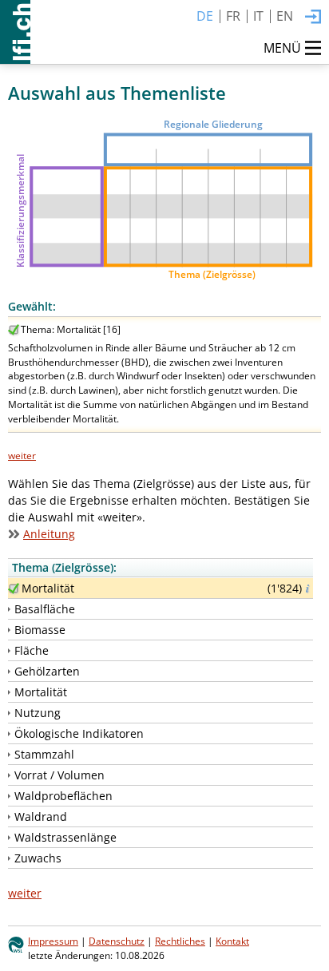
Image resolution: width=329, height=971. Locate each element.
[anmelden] (313, 18)
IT (258, 16)
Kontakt (232, 940)
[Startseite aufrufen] (15, 32)
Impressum (53, 940)
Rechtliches (180, 940)
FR (233, 16)
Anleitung (49, 533)
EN (284, 16)
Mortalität (48, 588)
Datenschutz (117, 940)
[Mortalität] (13, 588)
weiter (22, 455)
